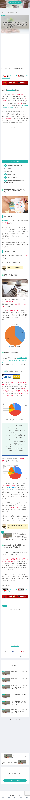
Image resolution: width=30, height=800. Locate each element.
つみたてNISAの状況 (12, 177)
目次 (14, 161)
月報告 (5, 606)
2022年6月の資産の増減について (15, 165)
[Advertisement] (15, 50)
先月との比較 (8, 168)
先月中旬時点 (5, 220)
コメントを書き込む (15, 780)
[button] (27, 413)
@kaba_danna (11, 90)
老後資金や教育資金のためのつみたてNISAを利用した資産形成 (14, 360)
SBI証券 (5, 371)
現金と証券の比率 (11, 174)
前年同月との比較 (9, 171)
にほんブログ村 (13, 75)
